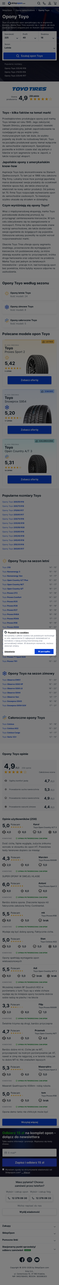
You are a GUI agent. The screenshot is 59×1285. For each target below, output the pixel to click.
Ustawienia (9, 651)
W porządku (44, 651)
